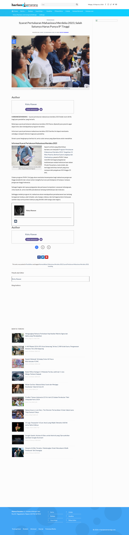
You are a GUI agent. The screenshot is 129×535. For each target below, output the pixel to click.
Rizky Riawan (64, 32)
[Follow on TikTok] (111, 4)
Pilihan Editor (59, 11)
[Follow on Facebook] (105, 4)
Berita (22, 11)
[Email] (41, 109)
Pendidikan (50, 20)
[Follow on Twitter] (113, 4)
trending (50, 266)
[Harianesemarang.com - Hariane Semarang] (25, 4)
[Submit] (77, 4)
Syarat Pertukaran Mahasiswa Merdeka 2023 (76, 264)
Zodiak (68, 11)
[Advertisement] (50, 309)
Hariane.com (89, 11)
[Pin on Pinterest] (46, 257)
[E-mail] (15, 222)
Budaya (30, 11)
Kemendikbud (43, 264)
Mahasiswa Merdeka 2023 (55, 264)
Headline (49, 11)
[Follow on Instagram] (108, 4)
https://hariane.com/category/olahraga (25, 15)
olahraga (42, 15)
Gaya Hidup (39, 11)
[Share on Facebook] (39, 257)
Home (16, 11)
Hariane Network (77, 11)
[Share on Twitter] (43, 257)
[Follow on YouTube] (116, 4)
